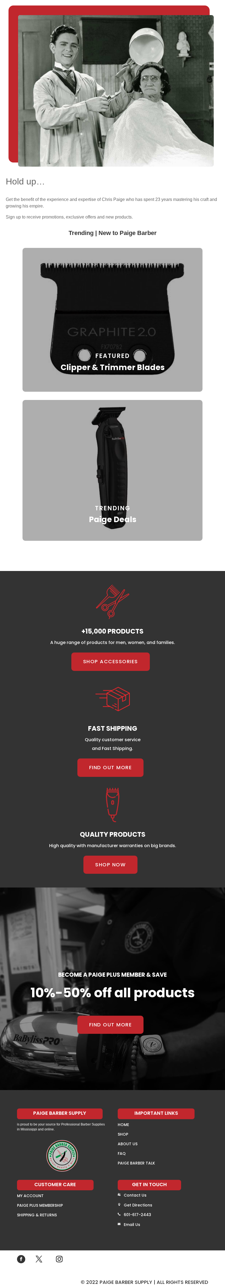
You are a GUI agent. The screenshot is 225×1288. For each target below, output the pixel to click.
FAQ (122, 1153)
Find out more (110, 767)
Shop (123, 1134)
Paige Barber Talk (136, 1163)
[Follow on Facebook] (21, 1259)
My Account (30, 1196)
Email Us (132, 1224)
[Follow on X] (39, 1259)
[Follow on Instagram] (59, 1259)
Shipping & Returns (37, 1215)
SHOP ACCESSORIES (110, 661)
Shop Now (110, 864)
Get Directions (138, 1205)
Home (123, 1124)
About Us (127, 1144)
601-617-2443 (137, 1214)
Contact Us (135, 1195)
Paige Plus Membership (40, 1205)
